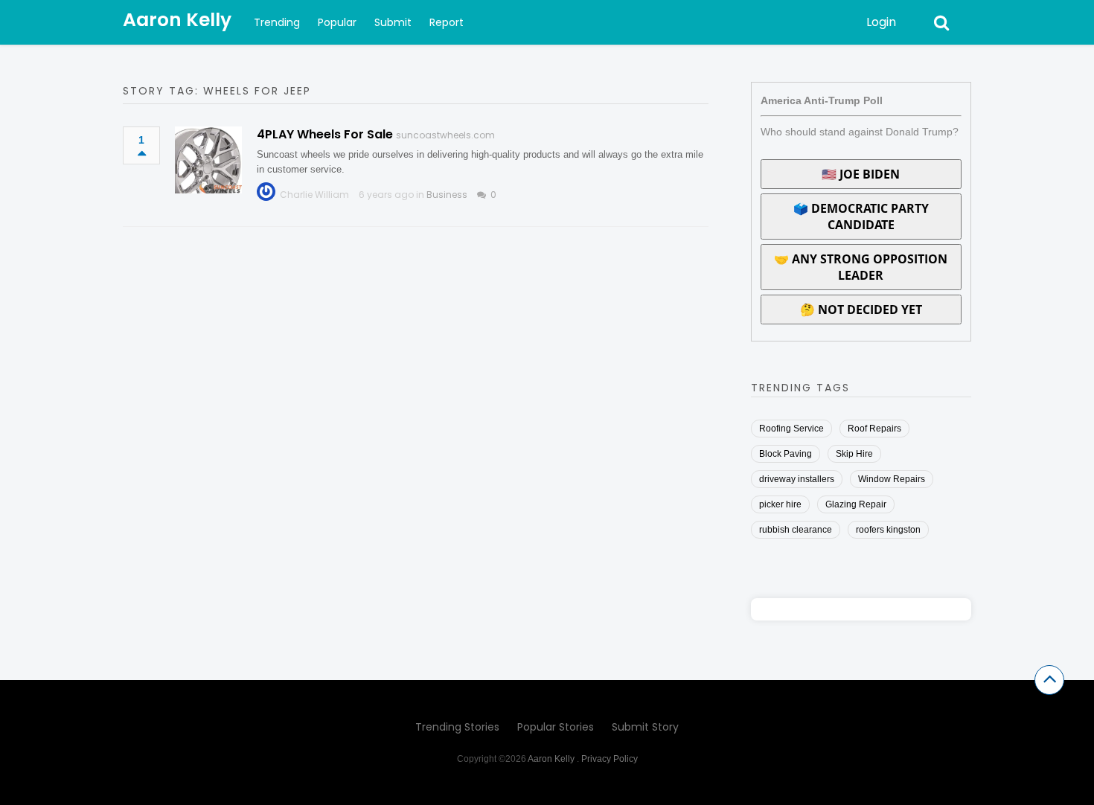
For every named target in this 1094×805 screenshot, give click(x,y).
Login (881, 22)
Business (446, 194)
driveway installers (796, 479)
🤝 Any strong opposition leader (860, 267)
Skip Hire (854, 454)
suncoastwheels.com (445, 135)
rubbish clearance (795, 530)
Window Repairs (891, 479)
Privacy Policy (609, 759)
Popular (337, 22)
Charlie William (314, 194)
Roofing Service (791, 428)
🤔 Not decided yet (861, 309)
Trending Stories (457, 727)
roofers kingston (888, 530)
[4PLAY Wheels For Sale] (208, 159)
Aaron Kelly (177, 20)
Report (446, 22)
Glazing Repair (855, 504)
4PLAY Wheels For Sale (325, 134)
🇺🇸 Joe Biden (861, 174)
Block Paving (785, 454)
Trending (277, 22)
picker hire (780, 504)
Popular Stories (555, 727)
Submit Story (645, 727)
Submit (393, 22)
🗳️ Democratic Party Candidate (861, 216)
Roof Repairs (874, 428)
